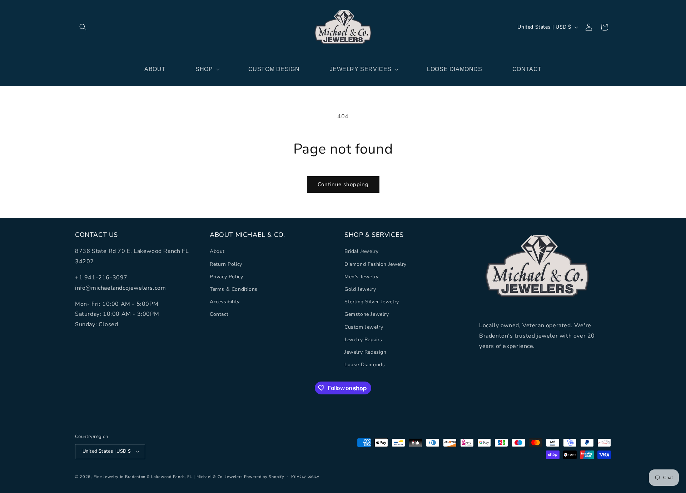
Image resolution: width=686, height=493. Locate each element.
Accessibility (225, 301)
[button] (83, 27)
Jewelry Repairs (363, 339)
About (217, 251)
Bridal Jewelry (361, 251)
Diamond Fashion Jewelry (375, 263)
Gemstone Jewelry (366, 314)
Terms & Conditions (234, 289)
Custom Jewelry (363, 326)
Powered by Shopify (264, 476)
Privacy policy (305, 476)
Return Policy (226, 263)
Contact (219, 314)
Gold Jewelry (360, 289)
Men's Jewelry (361, 276)
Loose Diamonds (364, 364)
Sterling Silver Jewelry (371, 301)
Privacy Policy (226, 276)
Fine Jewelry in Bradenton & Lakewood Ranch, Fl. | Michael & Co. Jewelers (168, 476)
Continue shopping (343, 184)
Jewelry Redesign (365, 351)
